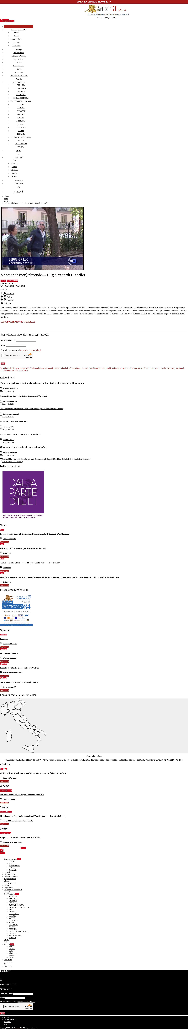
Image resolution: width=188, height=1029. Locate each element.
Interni (16, 33)
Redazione (7, 553)
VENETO (21, 147)
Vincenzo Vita (8, 427)
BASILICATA (21, 88)
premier (150, 368)
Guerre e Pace (18, 66)
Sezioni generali (17, 30)
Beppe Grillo (25, 368)
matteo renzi (120, 368)
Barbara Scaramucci (11, 414)
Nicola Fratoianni (9, 658)
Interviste (19, 180)
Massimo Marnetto (10, 644)
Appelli (19, 79)
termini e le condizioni (30, 350)
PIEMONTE (20, 121)
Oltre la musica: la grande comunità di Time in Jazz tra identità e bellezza (32, 816)
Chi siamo (8, 1017)
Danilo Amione (8, 799)
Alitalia (12, 368)
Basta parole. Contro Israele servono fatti (20, 434)
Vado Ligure (23, 370)
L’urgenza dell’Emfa (9, 653)
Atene (17, 368)
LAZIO (21, 105)
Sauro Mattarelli (9, 687)
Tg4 (16, 370)
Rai (19, 154)
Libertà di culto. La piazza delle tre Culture (19, 668)
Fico (68, 368)
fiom (72, 368)
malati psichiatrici (108, 368)
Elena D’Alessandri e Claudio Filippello (18, 821)
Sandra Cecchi (8, 440)
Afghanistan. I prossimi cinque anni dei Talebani (23, 396)
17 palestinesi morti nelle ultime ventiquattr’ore (23, 447)
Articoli (3, 281)
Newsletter (19, 184)
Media (18, 151)
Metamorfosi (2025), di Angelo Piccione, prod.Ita (22, 795)
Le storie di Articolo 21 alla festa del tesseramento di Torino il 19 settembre (34, 534)
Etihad (63, 368)
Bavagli (19, 49)
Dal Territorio (17, 82)
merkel (128, 368)
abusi (6, 368)
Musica (14, 173)
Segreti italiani (18, 59)
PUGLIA (21, 124)
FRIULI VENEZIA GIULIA (21, 101)
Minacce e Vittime (19, 56)
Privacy (7, 1024)
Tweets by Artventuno (8, 984)
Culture (16, 42)
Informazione (16, 39)
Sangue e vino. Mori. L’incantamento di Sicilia (20, 837)
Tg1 (13, 370)
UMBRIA (21, 141)
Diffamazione (18, 53)
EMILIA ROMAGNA (21, 98)
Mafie (19, 63)
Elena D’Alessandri (10, 778)
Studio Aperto (6, 370)
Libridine (14, 170)
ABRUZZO (21, 85)
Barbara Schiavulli (10, 401)
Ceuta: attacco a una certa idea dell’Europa (19, 682)
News (2, 530)
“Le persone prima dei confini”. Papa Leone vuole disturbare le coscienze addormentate (42, 383)
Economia (16, 46)
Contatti (7, 1022)
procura (177, 368)
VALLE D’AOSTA (21, 144)
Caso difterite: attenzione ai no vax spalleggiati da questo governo (31, 408)
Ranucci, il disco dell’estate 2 (14, 421)
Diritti (19, 69)
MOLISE (21, 118)
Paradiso (4, 639)
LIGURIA (20, 108)
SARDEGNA (21, 127)
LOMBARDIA (21, 111)
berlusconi (34, 368)
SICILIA (21, 131)
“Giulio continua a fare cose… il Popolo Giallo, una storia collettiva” (30, 563)
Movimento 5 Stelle (138, 368)
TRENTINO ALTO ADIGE (21, 137)
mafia (87, 368)
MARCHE (21, 114)
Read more (4, 542)
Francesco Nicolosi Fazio (12, 673)
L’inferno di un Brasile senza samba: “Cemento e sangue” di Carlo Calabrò (33, 773)
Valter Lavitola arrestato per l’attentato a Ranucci (23, 548)
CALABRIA (21, 91)
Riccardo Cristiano (10, 388)
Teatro (14, 176)
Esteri (16, 36)
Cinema (15, 163)
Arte (14, 160)
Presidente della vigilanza (164, 368)
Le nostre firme (10, 1020)
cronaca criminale (46, 368)
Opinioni (3, 635)
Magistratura (95, 368)
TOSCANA (21, 134)
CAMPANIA (21, 95)
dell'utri (57, 368)
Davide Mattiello (9, 539)
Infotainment (79, 368)
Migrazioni (19, 72)
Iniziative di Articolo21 (19, 76)
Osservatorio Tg (9, 283)
